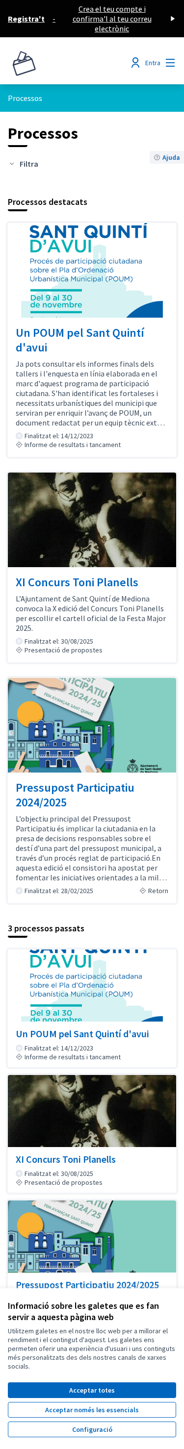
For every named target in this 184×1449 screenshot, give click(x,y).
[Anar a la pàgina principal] (70, 62)
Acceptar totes (92, 1390)
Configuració (92, 1429)
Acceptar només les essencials (92, 1409)
